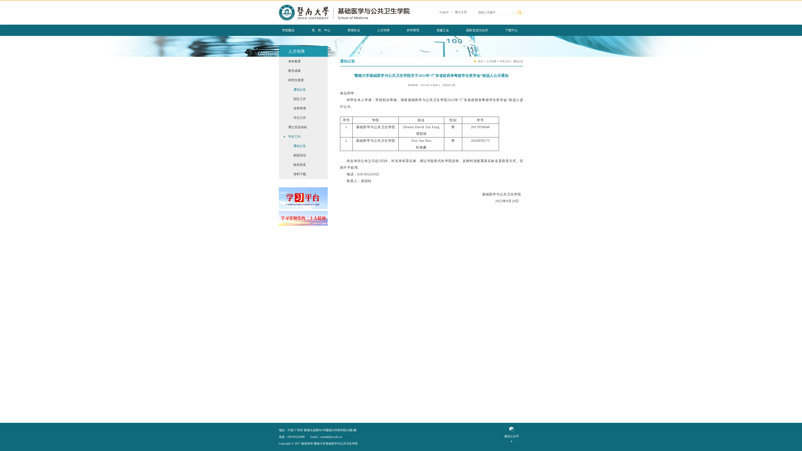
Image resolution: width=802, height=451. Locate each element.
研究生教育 (296, 80)
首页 (480, 61)
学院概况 (288, 30)
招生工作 (299, 99)
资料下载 (299, 174)
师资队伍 (354, 30)
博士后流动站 (297, 127)
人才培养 (383, 30)
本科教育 (294, 61)
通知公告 (299, 89)
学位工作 (299, 117)
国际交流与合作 (477, 30)
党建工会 (443, 30)
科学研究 (413, 30)
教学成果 (294, 70)
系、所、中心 (321, 30)
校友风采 (299, 164)
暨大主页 (461, 12)
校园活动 (299, 155)
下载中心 (511, 30)
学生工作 (294, 136)
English (444, 12)
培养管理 (299, 108)
